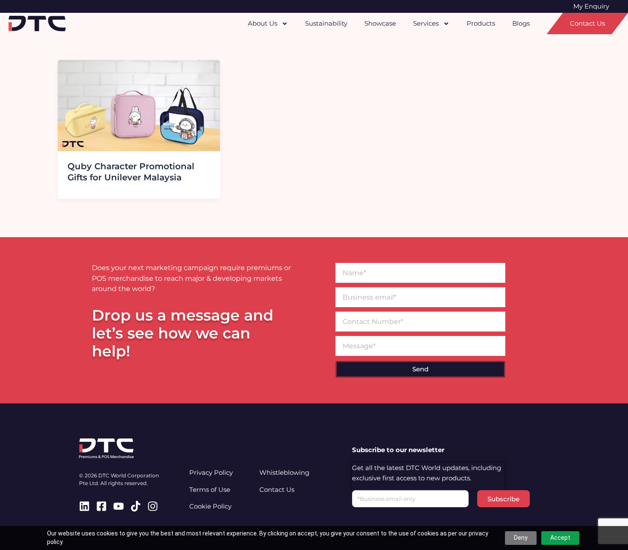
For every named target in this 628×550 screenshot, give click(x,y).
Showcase (380, 23)
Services (426, 23)
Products (481, 23)
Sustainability (326, 23)
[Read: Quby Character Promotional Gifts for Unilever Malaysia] (139, 105)
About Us (262, 23)
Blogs (521, 23)
